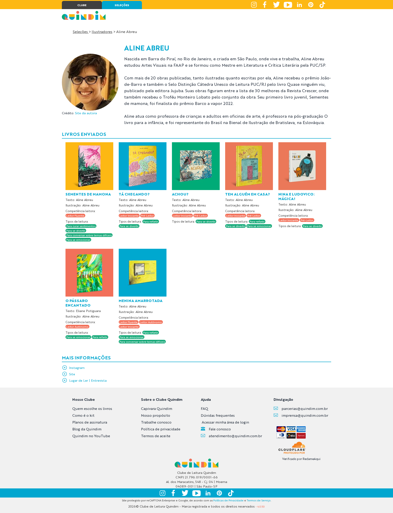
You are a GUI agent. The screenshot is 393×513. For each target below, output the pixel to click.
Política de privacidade (160, 429)
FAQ (204, 408)
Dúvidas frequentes (218, 415)
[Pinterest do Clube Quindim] (310, 4)
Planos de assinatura (89, 422)
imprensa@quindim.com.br (305, 415)
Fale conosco (220, 429)
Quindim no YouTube (91, 435)
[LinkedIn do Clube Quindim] (299, 4)
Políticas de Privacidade (228, 500)
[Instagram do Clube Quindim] (253, 4)
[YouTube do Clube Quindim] (287, 4)
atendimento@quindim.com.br (235, 435)
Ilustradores (102, 31)
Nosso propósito (155, 415)
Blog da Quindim (86, 429)
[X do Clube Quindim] (276, 4)
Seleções (81, 31)
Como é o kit (83, 415)
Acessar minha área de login (225, 422)
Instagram (77, 368)
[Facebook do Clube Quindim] (265, 4)
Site (72, 374)
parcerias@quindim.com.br (305, 408)
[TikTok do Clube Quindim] (322, 4)
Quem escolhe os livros (92, 408)
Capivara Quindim (156, 408)
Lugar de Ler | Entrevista (88, 380)
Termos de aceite (155, 435)
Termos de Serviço (259, 500)
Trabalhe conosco (156, 422)
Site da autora (86, 113)
